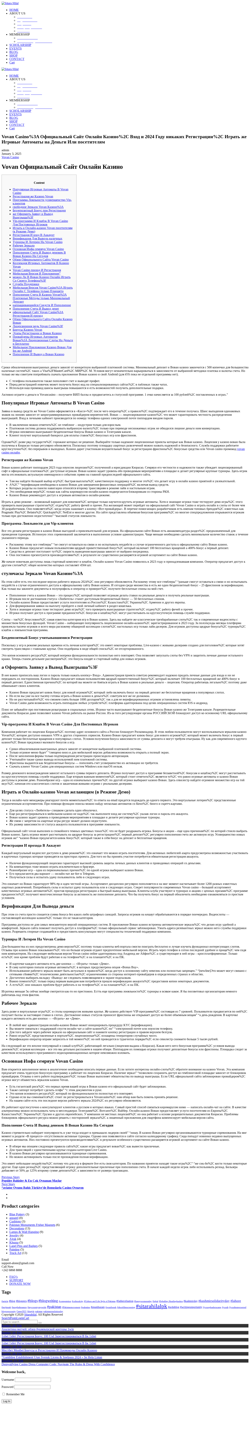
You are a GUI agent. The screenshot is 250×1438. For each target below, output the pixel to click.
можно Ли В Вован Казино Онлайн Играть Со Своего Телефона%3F (42, 278)
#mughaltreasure (19, 1307)
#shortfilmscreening (126, 1307)
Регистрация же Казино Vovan (33, 196)
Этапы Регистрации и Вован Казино (37, 333)
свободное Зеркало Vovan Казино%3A (38, 207)
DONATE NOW (20, 1283)
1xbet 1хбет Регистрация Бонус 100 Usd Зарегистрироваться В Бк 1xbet (49, 1336)
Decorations (16, 1228)
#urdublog (173, 1307)
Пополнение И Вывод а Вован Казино (38, 354)
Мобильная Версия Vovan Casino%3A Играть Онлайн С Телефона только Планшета (43, 289)
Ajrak (12, 1239)
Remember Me (15, 1394)
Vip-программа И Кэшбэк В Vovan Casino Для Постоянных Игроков (40, 222)
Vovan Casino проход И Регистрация (37, 270)
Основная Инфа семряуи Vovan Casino (38, 249)
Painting (14, 1249)
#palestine (85, 1307)
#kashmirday (191, 1301)
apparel (13, 1218)
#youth (225, 1307)
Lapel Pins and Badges (23, 1246)
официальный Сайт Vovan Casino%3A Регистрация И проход (38, 313)
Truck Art (15, 1253)
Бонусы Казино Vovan (27, 329)
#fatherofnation (124, 1301)
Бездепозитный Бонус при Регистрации (39, 210)
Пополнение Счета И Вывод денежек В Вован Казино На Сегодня (39, 254)
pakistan (39, 1311)
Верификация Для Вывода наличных (37, 238)
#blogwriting (48, 1301)
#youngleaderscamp (212, 1307)
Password (7, 1386)
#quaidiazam (98, 1307)
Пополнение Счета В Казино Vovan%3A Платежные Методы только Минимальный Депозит (41, 298)
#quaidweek (110, 1307)
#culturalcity (77, 1301)
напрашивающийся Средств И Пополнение (42, 305)
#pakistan (54, 1307)
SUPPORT (16, 1280)
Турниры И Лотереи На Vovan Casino (37, 242)
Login (20, 1318)
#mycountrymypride (37, 1307)
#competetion (65, 1301)
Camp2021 (22, 1311)
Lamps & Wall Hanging (24, 1232)
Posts (13, 1318)
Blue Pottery (17, 1214)
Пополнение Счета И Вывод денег (36, 308)
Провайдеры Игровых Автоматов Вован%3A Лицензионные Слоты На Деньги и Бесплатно (43, 340)
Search (6, 1318)
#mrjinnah (6, 1307)
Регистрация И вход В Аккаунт (33, 235)
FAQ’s (13, 1276)
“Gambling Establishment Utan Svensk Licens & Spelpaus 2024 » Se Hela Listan (52, 1357)
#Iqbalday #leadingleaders (171, 1301)
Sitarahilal (30, 1314)
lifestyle (30, 1311)
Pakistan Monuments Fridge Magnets (32, 1225)
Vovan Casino (10, 157)
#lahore (235, 1301)
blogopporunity (9, 1311)
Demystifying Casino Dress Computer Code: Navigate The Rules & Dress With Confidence (58, 1364)
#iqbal (155, 1301)
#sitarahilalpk (151, 1306)
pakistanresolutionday (53, 1311)
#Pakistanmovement (71, 1307)
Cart (26, 1318)
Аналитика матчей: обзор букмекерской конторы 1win (38, 1329)
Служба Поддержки (26, 284)
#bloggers (21, 1301)
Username (8, 1379)
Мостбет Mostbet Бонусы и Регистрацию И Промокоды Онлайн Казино (49, 1350)
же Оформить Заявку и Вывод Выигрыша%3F (33, 215)
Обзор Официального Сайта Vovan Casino (41, 259)
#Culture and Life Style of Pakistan (100, 1301)
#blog (12, 1301)
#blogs (33, 1301)
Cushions (15, 1221)
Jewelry (14, 1235)
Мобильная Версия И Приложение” (37, 273)
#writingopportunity (191, 1307)
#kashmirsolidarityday (214, 1301)
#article (5, 1301)
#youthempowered (237, 1307)
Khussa (14, 1242)
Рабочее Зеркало (24, 245)
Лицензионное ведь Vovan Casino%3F (38, 326)
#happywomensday (143, 1301)
